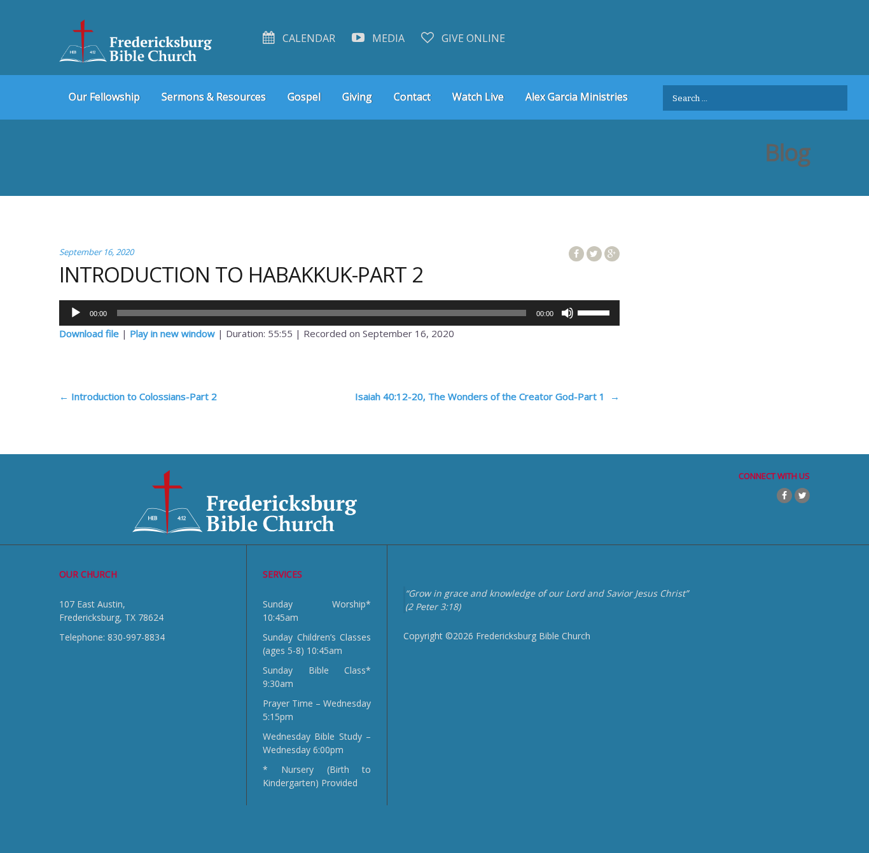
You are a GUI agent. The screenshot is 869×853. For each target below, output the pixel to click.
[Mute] (567, 313)
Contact (412, 97)
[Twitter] (802, 495)
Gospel (304, 97)
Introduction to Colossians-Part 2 (138, 396)
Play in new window (172, 333)
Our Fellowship (104, 97)
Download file (89, 333)
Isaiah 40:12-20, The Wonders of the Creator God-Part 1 (487, 396)
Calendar (307, 38)
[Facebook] (784, 495)
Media (387, 38)
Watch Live (478, 97)
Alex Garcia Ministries (576, 97)
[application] (339, 313)
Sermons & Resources (214, 97)
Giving (357, 97)
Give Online (472, 38)
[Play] (75, 313)
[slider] (595, 311)
